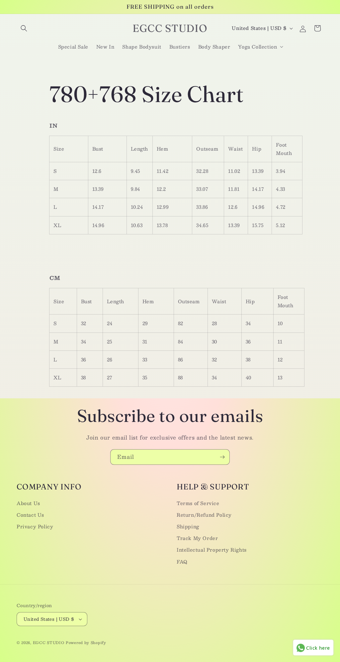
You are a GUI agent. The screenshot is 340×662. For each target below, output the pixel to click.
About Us (28, 503)
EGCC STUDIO (48, 642)
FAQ (182, 562)
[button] (24, 28)
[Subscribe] (222, 457)
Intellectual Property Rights (212, 550)
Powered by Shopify (86, 642)
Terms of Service (198, 503)
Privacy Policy (35, 526)
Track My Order (197, 538)
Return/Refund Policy (204, 515)
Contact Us (30, 515)
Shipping (188, 526)
